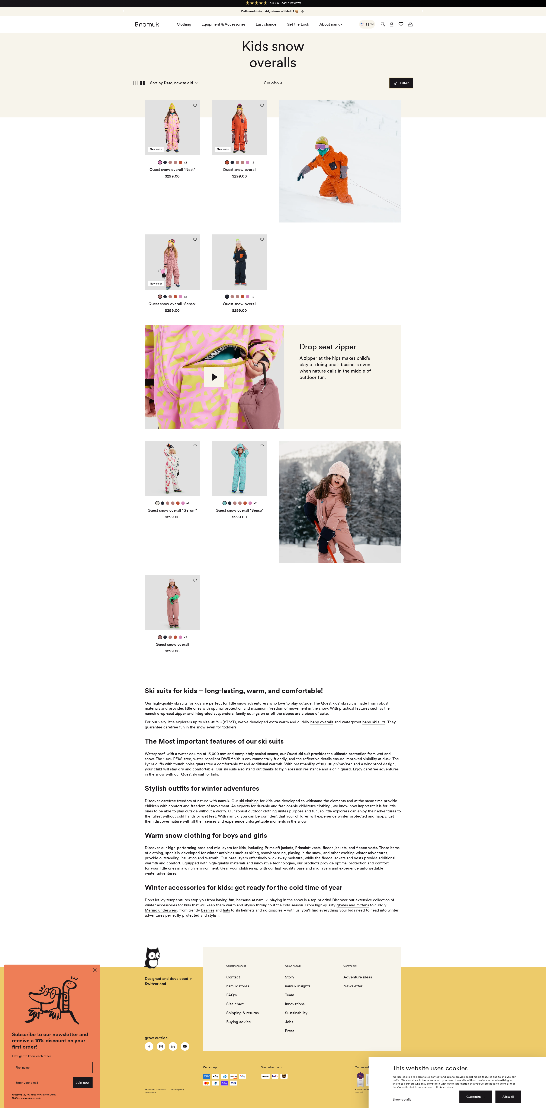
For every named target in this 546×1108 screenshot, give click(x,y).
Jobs (289, 1022)
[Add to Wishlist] (195, 105)
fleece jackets (335, 847)
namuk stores (237, 986)
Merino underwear (161, 910)
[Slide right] (123, 11)
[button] (383, 24)
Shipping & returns (242, 1013)
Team (289, 995)
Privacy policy (177, 1089)
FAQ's (231, 995)
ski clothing (249, 801)
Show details (401, 1099)
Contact (233, 977)
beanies (207, 910)
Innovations (295, 1004)
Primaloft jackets (279, 847)
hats (226, 910)
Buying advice (238, 1022)
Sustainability (296, 1013)
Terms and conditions (155, 1089)
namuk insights (297, 986)
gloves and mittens (353, 905)
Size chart (235, 1004)
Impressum (150, 1092)
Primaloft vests (308, 847)
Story (289, 977)
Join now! (83, 1083)
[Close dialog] (95, 970)
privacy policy (49, 1094)
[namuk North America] (146, 24)
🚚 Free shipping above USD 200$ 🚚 (270, 11)
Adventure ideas (357, 977)
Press (289, 1031)
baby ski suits (373, 722)
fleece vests (366, 847)
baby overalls (321, 722)
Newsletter (353, 986)
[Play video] (214, 377)
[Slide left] (422, 11)
